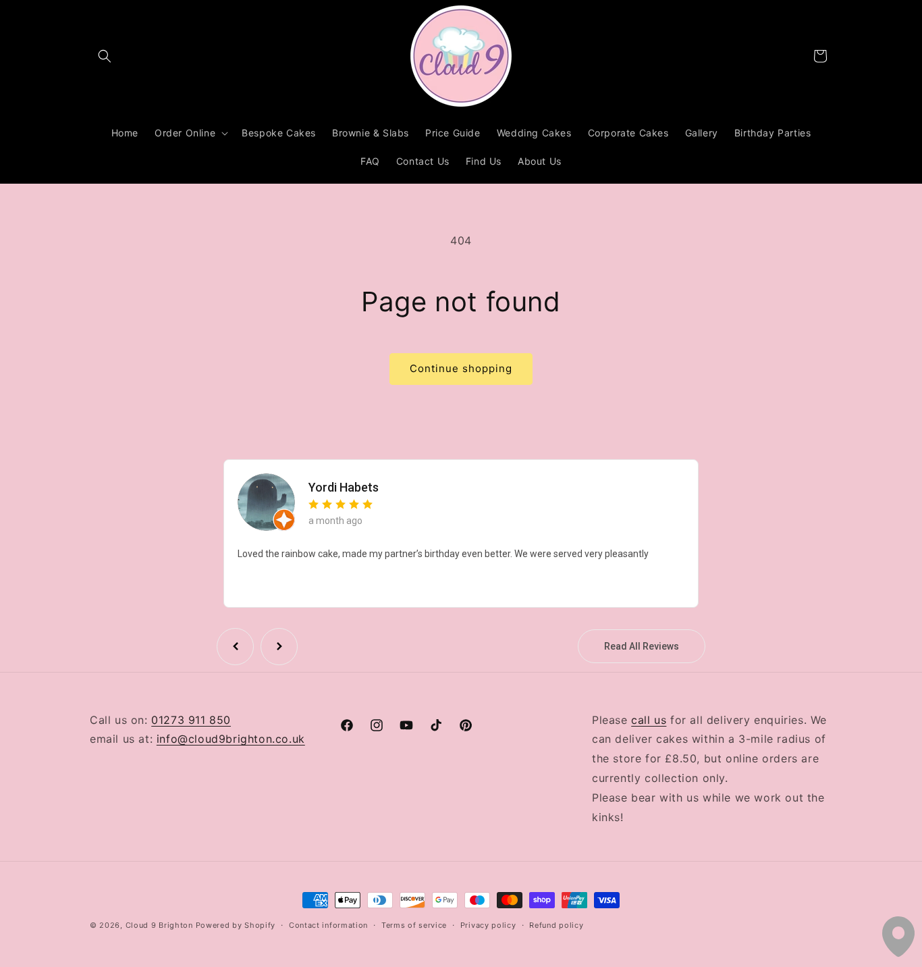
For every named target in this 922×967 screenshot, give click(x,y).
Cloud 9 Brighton (159, 925)
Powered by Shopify (236, 925)
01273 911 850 (191, 720)
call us (648, 720)
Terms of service (414, 924)
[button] (104, 56)
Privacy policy (488, 924)
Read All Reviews (641, 646)
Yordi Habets (343, 488)
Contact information (328, 924)
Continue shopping (461, 368)
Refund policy (556, 924)
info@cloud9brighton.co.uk (231, 739)
